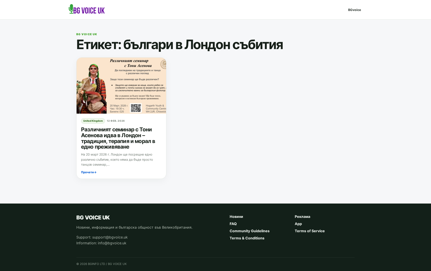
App (298, 223)
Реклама (302, 216)
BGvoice (354, 10)
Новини (236, 216)
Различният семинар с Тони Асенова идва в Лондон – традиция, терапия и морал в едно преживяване (118, 138)
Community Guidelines (250, 231)
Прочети (89, 172)
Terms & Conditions (247, 238)
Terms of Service (310, 231)
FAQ (233, 223)
